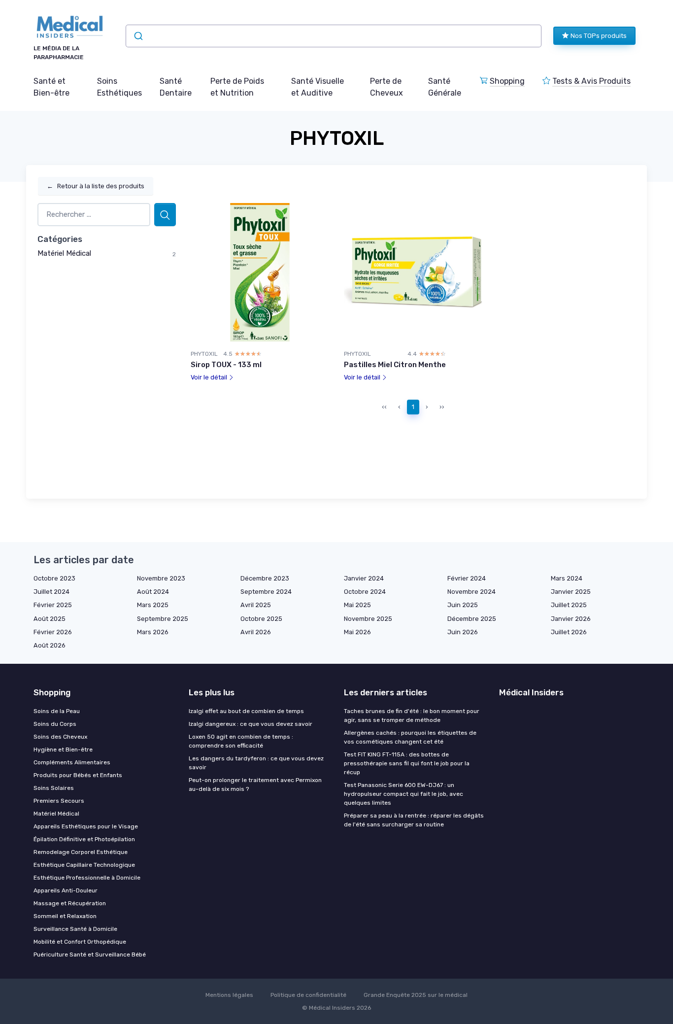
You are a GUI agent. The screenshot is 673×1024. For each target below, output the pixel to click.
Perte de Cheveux (386, 87)
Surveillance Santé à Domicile (75, 928)
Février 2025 (53, 605)
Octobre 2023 (54, 578)
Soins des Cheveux (60, 736)
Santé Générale (444, 87)
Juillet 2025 (569, 605)
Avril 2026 (255, 632)
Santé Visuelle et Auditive (317, 87)
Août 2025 (50, 618)
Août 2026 (50, 645)
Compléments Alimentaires (72, 762)
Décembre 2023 (264, 578)
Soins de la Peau (57, 711)
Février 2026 (53, 632)
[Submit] (137, 36)
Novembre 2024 (471, 591)
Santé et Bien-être (51, 87)
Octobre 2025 (261, 618)
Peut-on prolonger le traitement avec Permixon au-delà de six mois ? (255, 784)
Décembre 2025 (471, 618)
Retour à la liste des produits (95, 186)
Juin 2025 (462, 605)
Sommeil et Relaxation (65, 916)
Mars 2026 (152, 632)
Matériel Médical (64, 253)
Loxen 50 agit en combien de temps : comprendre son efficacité (241, 741)
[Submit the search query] (165, 214)
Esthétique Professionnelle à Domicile (87, 877)
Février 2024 (466, 578)
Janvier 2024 (364, 578)
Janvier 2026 (571, 618)
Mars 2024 (566, 578)
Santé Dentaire (176, 87)
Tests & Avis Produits (591, 81)
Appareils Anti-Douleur (66, 890)
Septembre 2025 (162, 618)
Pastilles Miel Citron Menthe (395, 364)
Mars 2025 (152, 605)
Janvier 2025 (571, 591)
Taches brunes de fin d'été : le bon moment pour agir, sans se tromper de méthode (411, 715)
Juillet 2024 (51, 591)
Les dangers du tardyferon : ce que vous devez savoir (256, 763)
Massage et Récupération (70, 903)
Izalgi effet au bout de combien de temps (246, 711)
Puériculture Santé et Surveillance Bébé (90, 954)
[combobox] (334, 36)
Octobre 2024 (365, 591)
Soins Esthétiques (119, 87)
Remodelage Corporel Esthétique (81, 852)
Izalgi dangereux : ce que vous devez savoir (250, 723)
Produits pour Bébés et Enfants (78, 775)
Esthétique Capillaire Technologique (84, 864)
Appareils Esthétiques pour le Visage (86, 826)
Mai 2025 (357, 605)
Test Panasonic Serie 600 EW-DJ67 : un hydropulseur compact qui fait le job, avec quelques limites (403, 794)
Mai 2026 (357, 632)
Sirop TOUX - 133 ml (226, 364)
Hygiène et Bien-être (63, 749)
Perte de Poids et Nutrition (237, 87)
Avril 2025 (255, 605)
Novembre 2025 (368, 618)
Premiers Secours (59, 800)
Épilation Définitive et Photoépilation (84, 839)
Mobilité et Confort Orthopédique (80, 941)
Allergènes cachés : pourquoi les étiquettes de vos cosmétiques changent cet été (410, 737)
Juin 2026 (462, 632)
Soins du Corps (55, 723)
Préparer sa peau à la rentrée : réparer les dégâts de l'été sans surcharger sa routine (414, 820)
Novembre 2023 (161, 578)
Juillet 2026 (569, 632)
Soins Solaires (54, 788)
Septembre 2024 (266, 591)
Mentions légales (229, 994)
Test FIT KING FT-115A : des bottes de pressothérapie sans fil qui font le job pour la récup (407, 763)
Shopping (507, 81)
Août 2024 (153, 591)
